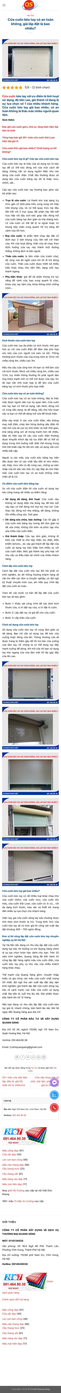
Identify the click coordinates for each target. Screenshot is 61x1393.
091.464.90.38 (19, 1115)
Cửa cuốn (9, 96)
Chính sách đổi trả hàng (15, 1299)
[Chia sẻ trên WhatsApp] (17, 1057)
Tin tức (30, 16)
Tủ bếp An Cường (24, 1201)
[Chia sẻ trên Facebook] (22, 1057)
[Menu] (4, 5)
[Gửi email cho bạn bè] (33, 1057)
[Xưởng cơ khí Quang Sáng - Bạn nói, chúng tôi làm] (30, 5)
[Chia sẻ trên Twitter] (27, 1057)
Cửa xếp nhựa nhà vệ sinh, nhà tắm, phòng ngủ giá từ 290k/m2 (45, 1081)
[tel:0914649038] (24, 1135)
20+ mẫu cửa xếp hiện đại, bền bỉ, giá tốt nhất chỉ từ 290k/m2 (14, 1081)
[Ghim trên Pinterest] (38, 1057)
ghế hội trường (16, 1190)
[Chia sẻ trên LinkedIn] (43, 1057)
